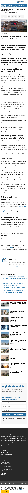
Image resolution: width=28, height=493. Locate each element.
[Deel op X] (5, 16)
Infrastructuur (5, 462)
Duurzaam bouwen (6, 466)
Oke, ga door (5, 491)
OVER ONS (3, 473)
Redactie (18, 266)
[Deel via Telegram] (12, 16)
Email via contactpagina (6, 454)
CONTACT (3, 474)
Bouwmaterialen (5, 463)
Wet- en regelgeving (6, 465)
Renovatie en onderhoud (7, 467)
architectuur (10, 247)
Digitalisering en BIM (6, 469)
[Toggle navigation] (2, 1)
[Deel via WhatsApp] (9, 16)
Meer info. (21, 489)
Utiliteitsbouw (4, 470)
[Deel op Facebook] (19, 16)
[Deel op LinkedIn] (2, 16)
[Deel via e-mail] (22, 16)
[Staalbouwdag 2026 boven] (14, 6)
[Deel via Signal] (15, 16)
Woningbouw (4, 460)
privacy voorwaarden (16, 420)
